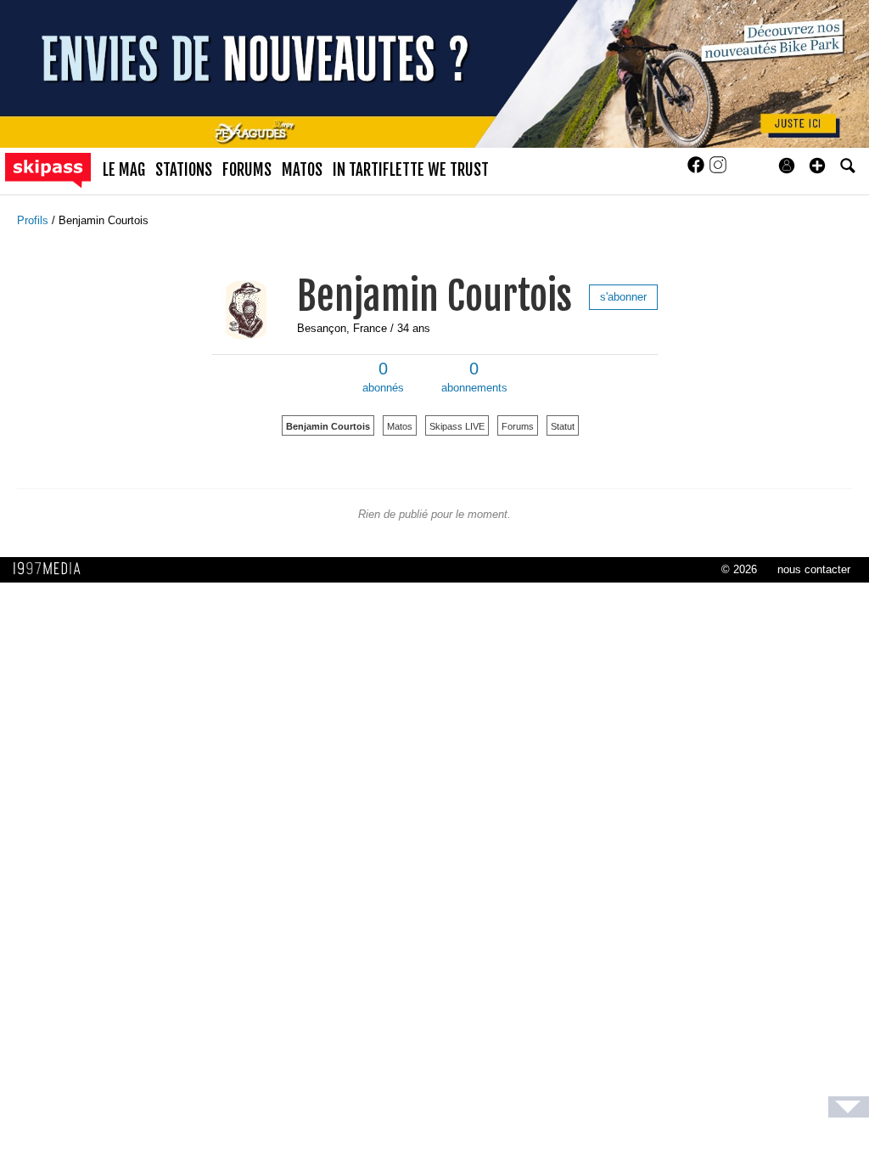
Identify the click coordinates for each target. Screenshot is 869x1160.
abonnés (383, 377)
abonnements (474, 377)
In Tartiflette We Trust (411, 170)
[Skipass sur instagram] (718, 170)
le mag (124, 170)
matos (302, 170)
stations (183, 170)
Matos (399, 426)
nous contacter (813, 569)
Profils (34, 220)
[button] (817, 165)
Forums (518, 426)
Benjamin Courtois (104, 220)
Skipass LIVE (457, 426)
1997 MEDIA (51, 569)
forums (247, 170)
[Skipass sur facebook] (698, 170)
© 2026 (739, 569)
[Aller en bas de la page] (848, 1107)
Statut (563, 426)
